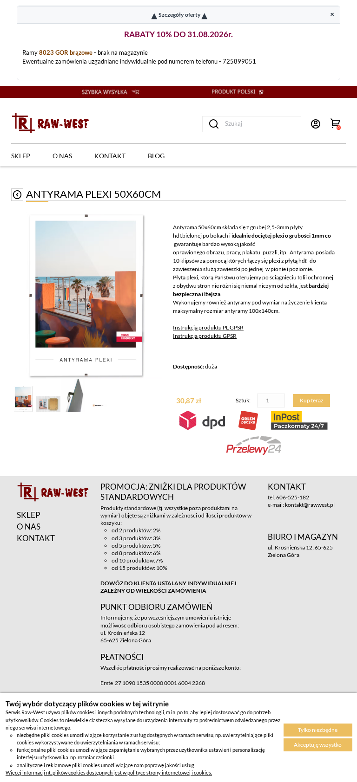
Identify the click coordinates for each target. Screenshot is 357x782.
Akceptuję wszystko (318, 744)
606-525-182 (292, 497)
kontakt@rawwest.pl (310, 504)
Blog (156, 156)
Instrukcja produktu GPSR (205, 335)
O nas (62, 156)
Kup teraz (312, 400)
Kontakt (110, 156)
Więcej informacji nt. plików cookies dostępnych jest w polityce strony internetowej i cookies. (109, 772)
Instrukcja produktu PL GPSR (208, 327)
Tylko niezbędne (317, 729)
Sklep (20, 156)
